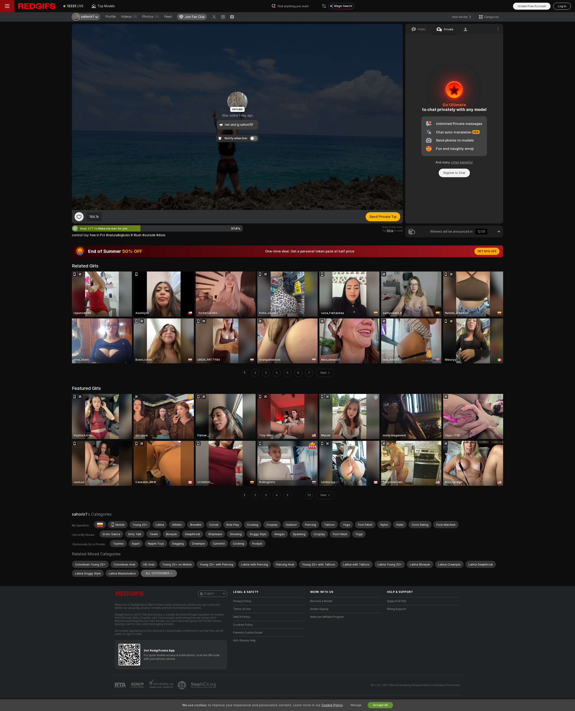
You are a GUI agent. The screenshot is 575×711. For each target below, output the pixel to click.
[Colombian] (100, 524)
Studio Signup (319, 609)
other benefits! (462, 162)
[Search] (324, 6)
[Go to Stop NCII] (204, 685)
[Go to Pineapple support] (182, 685)
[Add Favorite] (79, 216)
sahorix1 (79, 514)
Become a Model (321, 601)
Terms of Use (242, 609)
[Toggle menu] (7, 6)
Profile (111, 17)
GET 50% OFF (487, 251)
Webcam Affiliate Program (327, 616)
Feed (168, 17)
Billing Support (396, 609)
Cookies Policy (243, 624)
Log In (562, 6)
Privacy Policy (242, 601)
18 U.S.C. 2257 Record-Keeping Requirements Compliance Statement (415, 685)
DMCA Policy (241, 616)
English (209, 593)
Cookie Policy (332, 705)
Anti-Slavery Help (244, 640)
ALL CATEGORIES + (159, 573)
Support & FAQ (396, 601)
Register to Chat (454, 172)
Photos (150, 17)
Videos (129, 17)
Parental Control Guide (247, 632)
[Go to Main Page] (36, 6)
